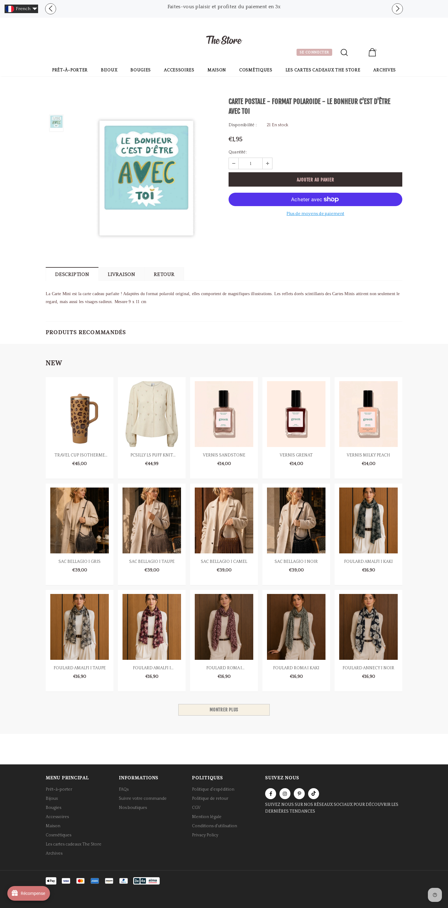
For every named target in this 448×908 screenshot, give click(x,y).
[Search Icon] (344, 52)
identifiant (358, 53)
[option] (224, 6)
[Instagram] (284, 793)
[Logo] (224, 41)
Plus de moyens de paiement (315, 213)
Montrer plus (224, 710)
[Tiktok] (313, 793)
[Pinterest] (299, 793)
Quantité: (238, 152)
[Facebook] (270, 793)
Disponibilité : (243, 125)
